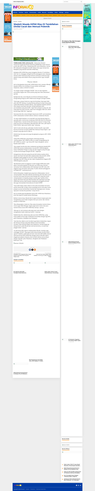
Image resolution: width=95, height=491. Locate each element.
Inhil (18, 29)
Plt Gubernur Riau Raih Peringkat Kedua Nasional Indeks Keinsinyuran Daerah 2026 (20, 272)
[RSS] (35, 250)
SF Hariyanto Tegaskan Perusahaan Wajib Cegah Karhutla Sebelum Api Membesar (74, 340)
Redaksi (27, 489)
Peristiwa (20, 29)
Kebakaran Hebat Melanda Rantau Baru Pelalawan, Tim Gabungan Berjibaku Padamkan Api (72, 479)
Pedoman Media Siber (41, 489)
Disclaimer (33, 489)
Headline (15, 29)
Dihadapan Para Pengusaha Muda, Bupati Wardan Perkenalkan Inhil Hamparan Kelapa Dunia (22, 254)
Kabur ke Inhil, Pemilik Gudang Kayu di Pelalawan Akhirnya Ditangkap (72, 472)
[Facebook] (30, 250)
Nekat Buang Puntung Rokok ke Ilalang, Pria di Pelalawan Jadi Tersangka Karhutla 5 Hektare (20, 373)
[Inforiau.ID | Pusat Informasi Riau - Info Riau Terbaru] (24, 7)
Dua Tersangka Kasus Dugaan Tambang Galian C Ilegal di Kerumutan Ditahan (71, 476)
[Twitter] (32, 250)
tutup (10, 4)
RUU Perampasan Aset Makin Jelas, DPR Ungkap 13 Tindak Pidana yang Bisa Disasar (36, 360)
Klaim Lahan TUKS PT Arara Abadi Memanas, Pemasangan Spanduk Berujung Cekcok (52, 272)
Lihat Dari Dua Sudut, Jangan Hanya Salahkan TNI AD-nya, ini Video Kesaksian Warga (42, 254)
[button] (81, 2)
